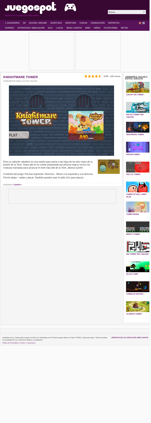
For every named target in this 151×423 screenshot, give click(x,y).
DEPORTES (113, 23)
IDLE (50, 28)
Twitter (143, 23)
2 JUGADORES (12, 23)
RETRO (124, 28)
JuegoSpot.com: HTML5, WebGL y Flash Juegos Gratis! (54, 8)
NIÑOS (97, 28)
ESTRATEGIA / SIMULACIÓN (31, 28)
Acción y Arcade (30, 81)
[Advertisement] (51, 51)
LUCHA (59, 28)
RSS (140, 23)
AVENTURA (70, 23)
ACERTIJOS (56, 23)
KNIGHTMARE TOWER (20, 77)
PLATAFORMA (110, 28)
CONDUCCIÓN (98, 23)
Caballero (17, 185)
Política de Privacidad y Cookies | (14, 343)
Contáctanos (30, 343)
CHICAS (83, 23)
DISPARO (9, 28)
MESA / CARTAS (74, 28)
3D (24, 23)
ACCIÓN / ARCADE (38, 23)
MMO (87, 28)
